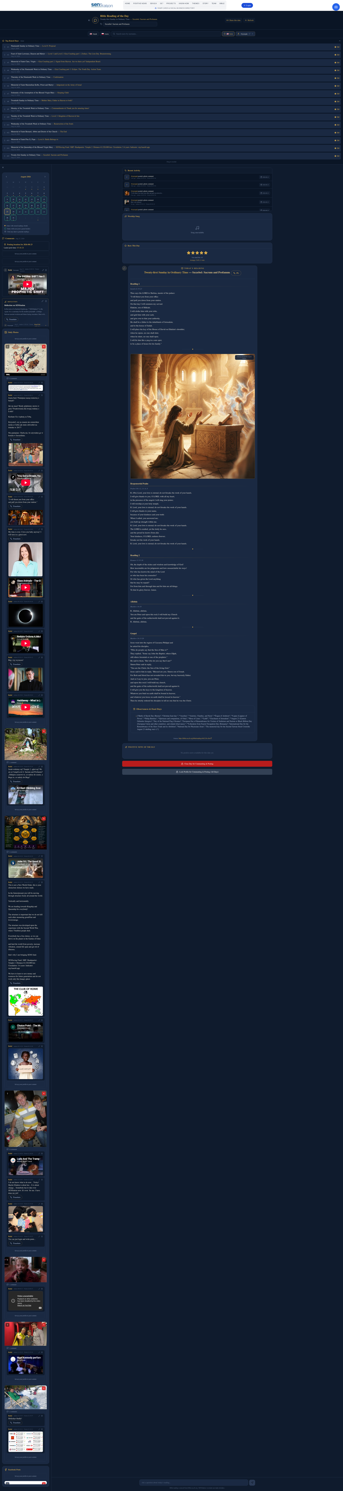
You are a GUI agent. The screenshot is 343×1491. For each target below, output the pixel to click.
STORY (205, 3)
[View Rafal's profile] (249, 34)
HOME (127, 3)
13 (32, 199)
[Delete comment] (46, 270)
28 (19, 187)
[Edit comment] (43, 270)
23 (7, 212)
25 (19, 212)
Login (248, 5)
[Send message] (252, 1483)
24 (13, 212)
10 (13, 199)
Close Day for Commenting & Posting (198, 763)
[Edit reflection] (42, 301)
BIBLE (222, 3)
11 (19, 199)
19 (25, 205)
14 (38, 199)
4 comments (13, 852)
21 (38, 205)
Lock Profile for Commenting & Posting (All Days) (199, 771)
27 (13, 187)
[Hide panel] (3, 167)
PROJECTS (171, 3)
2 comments (13, 1411)
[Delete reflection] (45, 301)
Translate (13, 319)
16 (7, 205)
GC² (161, 3)
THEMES (195, 3)
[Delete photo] (44, 347)
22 (44, 205)
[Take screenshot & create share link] (336, 7)
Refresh (250, 20)
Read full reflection (37, 325)
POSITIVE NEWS (140, 3)
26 (7, 187)
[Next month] (45, 177)
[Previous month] (6, 177)
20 (32, 205)
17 (13, 205)
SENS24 (153, 3)
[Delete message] (256, 266)
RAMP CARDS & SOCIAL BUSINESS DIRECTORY (176, 8)
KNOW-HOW (184, 3)
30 (32, 187)
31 (38, 187)
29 (25, 187)
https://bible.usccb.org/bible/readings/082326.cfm (194, 738)
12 (25, 199)
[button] (5, 47)
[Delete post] (44, 1484)
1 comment (12, 762)
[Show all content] (252, 34)
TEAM (214, 3)
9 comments (13, 378)
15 (44, 199)
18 (19, 205)
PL (237, 273)
